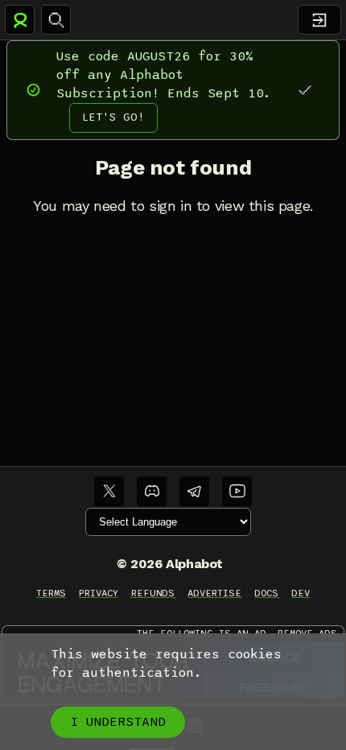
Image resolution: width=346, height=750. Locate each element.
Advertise (214, 593)
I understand (118, 722)
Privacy (98, 593)
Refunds (153, 593)
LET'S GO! (113, 117)
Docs (266, 593)
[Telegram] (194, 491)
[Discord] (152, 491)
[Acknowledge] (304, 90)
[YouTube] (237, 491)
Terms (51, 593)
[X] (109, 491)
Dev (300, 593)
